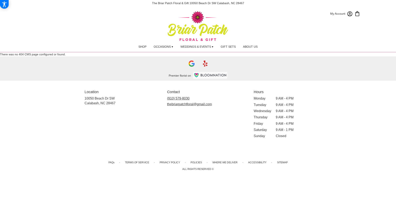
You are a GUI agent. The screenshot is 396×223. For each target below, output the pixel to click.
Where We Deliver (225, 162)
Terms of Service (137, 162)
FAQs (111, 162)
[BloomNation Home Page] (210, 75)
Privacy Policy (170, 162)
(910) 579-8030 (178, 98)
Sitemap (282, 162)
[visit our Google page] (191, 63)
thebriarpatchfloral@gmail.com (189, 104)
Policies (196, 162)
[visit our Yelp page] (205, 63)
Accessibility (257, 162)
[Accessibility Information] (4, 4)
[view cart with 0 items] (357, 13)
